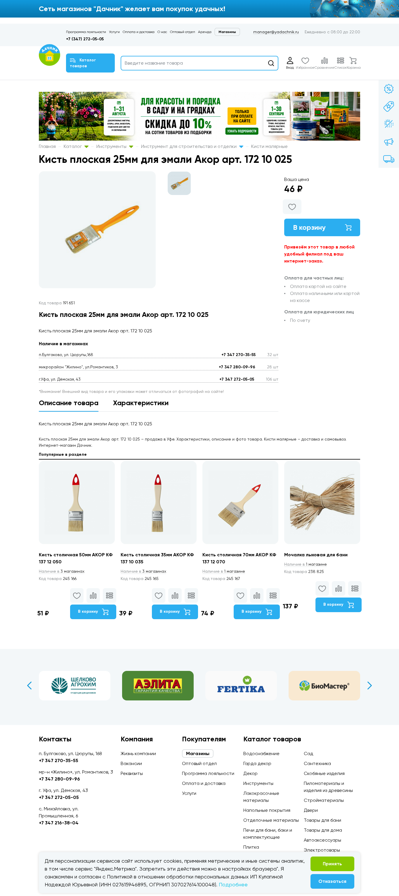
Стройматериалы (324, 800)
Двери (311, 810)
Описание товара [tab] (68, 402)
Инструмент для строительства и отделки (189, 146)
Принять (332, 863)
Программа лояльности (86, 32)
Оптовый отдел (182, 32)
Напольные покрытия (266, 810)
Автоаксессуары (322, 840)
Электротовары (322, 850)
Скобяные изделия (324, 773)
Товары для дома (323, 830)
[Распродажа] (389, 141)
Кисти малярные (269, 146)
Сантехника (317, 763)
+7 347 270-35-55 (238, 354)
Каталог (73, 146)
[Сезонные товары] (389, 124)
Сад (308, 753)
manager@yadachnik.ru (276, 32)
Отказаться (332, 881)
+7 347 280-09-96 (237, 367)
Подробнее (233, 884)
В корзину (309, 227)
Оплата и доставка (139, 32)
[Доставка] (389, 159)
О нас (162, 32)
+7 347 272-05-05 (236, 379)
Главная (47, 146)
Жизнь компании (138, 753)
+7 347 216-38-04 (59, 823)
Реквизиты (132, 773)
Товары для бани (322, 820)
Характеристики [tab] (141, 402)
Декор (250, 773)
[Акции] (389, 89)
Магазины (227, 32)
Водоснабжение (261, 753)
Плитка (251, 847)
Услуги (114, 32)
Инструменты (112, 146)
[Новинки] (389, 106)
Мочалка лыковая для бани (316, 554)
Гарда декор (257, 763)
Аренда (204, 32)
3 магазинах (61, 571)
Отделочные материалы (271, 820)
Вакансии (131, 763)
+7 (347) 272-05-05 (85, 39)
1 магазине (223, 571)
